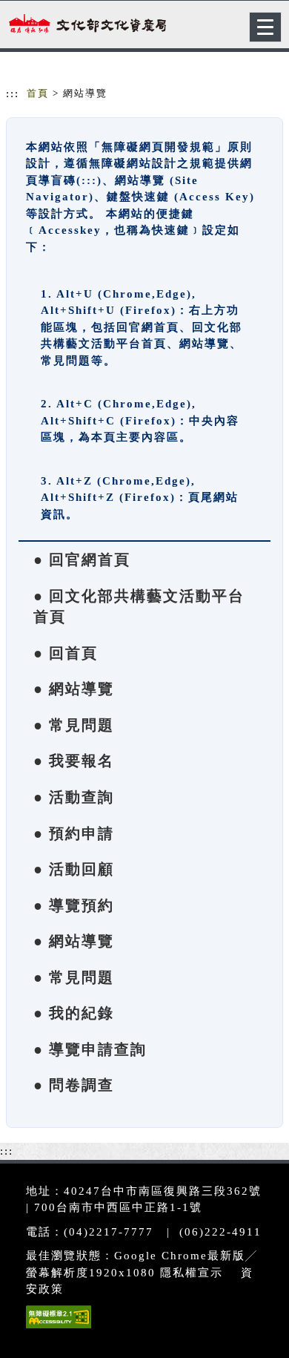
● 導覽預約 (73, 905)
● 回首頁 (65, 653)
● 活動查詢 (73, 797)
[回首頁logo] (85, 28)
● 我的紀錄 (73, 1013)
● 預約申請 (73, 833)
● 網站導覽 (73, 688)
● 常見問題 (73, 725)
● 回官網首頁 (81, 559)
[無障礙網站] (57, 1328)
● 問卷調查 (73, 1085)
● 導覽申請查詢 (90, 1049)
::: (12, 93)
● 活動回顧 (73, 869)
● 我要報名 (73, 760)
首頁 (38, 93)
